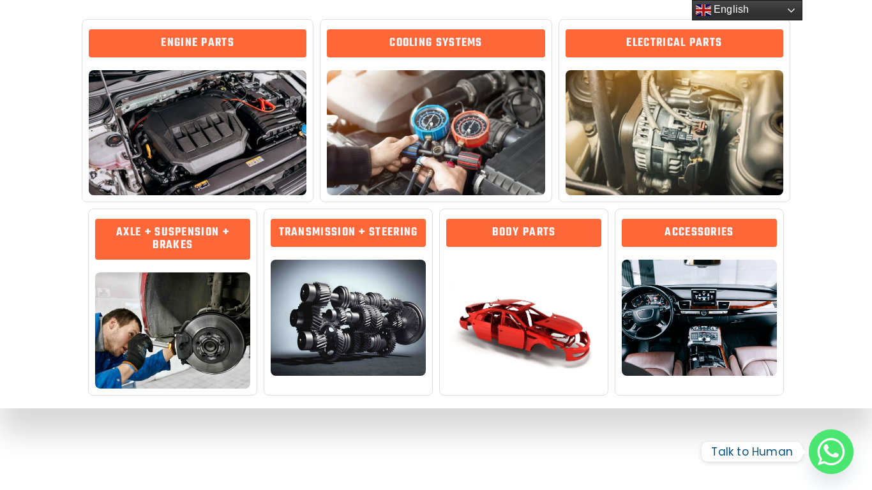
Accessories (699, 232)
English (730, 9)
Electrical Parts (674, 43)
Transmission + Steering (348, 232)
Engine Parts (197, 43)
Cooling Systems (436, 43)
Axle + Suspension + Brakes (172, 239)
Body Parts (524, 232)
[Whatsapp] (831, 451)
